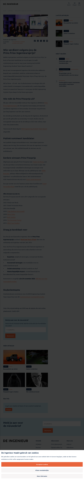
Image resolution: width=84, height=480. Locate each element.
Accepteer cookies (42, 464)
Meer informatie (42, 476)
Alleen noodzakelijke (42, 470)
